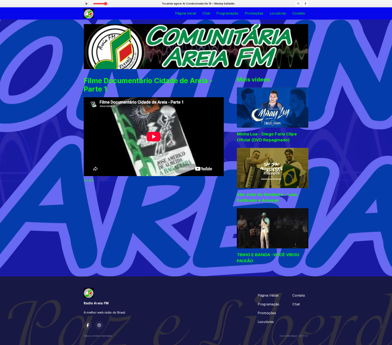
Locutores (278, 13)
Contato (298, 13)
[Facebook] (305, 4)
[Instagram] (298, 4)
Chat (206, 13)
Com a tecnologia (288, 336)
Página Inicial (185, 13)
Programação (227, 13)
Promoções (254, 13)
